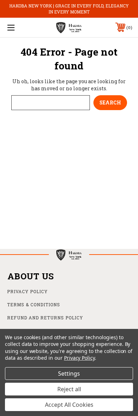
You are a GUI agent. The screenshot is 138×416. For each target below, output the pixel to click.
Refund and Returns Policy (45, 317)
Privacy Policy (27, 291)
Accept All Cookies (69, 405)
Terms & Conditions (33, 304)
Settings (69, 373)
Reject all (69, 389)
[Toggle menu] (19, 27)
